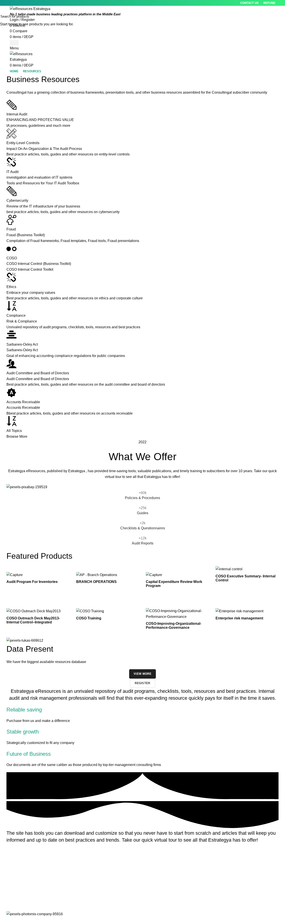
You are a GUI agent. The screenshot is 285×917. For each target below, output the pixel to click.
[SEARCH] (279, 16)
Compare (66, 573)
